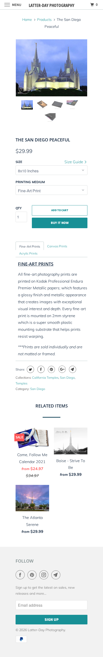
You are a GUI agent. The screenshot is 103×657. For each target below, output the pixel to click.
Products (44, 19)
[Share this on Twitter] (30, 369)
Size (19, 162)
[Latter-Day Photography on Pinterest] (33, 574)
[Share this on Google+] (61, 369)
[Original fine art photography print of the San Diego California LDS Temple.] (51, 68)
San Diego (67, 377)
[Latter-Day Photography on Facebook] (21, 574)
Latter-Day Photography (46, 630)
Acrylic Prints (28, 253)
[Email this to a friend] (72, 369)
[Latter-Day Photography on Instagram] (44, 574)
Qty (19, 208)
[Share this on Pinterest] (51, 369)
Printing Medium (30, 182)
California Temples (45, 377)
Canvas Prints (57, 246)
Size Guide (74, 161)
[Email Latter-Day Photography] (56, 574)
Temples (21, 383)
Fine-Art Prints (29, 246)
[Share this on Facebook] (40, 369)
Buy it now (60, 223)
